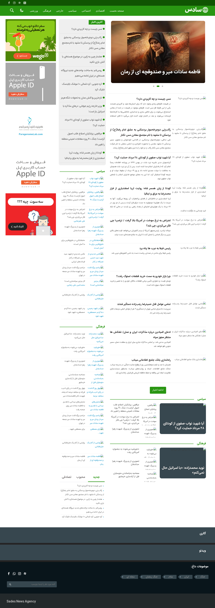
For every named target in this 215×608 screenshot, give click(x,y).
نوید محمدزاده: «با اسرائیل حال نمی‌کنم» (183, 470)
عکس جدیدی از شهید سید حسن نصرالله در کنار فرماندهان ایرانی (74, 257)
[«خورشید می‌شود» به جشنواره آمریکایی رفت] (148, 453)
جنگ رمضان (151, 577)
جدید (96, 477)
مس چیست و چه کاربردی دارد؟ (154, 99)
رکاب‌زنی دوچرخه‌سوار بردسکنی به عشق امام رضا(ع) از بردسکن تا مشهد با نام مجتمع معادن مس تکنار (83, 43)
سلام (171, 577)
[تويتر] (14, 573)
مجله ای (131, 577)
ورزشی (34, 10)
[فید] (25, 3)
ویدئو (202, 550)
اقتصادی (100, 10)
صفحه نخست (117, 10)
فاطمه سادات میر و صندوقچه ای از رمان (160, 72)
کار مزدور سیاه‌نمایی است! (74, 281)
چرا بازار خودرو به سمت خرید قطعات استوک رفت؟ (143, 276)
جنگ (202, 577)
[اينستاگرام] (14, 3)
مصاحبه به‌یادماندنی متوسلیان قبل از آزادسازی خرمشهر (126, 475)
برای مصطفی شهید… (76, 429)
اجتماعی (86, 10)
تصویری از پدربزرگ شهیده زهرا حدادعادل (125, 430)
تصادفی (66, 477)
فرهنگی (47, 10)
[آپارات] (19, 3)
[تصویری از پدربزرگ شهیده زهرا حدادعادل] (148, 432)
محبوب (80, 477)
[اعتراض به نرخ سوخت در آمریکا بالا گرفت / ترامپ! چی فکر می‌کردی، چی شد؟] (148, 420)
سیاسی (72, 10)
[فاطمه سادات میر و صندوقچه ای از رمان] (158, 52)
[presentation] (113, 46)
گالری (203, 533)
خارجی (59, 10)
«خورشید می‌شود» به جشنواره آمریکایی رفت (126, 450)
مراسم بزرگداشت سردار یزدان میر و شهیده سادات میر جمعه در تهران (73, 271)
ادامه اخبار (158, 390)
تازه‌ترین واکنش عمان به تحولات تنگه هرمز (81, 98)
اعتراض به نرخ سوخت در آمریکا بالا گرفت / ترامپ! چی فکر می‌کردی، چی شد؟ (125, 420)
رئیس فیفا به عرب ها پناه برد (155, 248)
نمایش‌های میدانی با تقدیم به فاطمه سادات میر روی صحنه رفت (74, 405)
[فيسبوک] (9, 3)
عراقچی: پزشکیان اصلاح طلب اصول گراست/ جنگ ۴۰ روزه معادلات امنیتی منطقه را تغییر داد (125, 408)
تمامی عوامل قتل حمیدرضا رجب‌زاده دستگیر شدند (144, 304)
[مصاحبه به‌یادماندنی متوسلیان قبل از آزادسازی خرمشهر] (148, 477)
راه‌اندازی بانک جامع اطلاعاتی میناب (151, 360)
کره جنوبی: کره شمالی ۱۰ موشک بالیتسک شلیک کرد (82, 516)
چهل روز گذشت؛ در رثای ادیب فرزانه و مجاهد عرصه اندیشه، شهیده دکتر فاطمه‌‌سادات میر (73, 392)
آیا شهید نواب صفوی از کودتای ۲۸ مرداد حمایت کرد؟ (142, 157)
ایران (186, 577)
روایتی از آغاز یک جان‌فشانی (73, 295)
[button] (154, 86)
